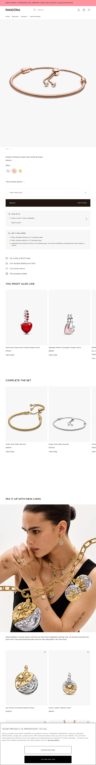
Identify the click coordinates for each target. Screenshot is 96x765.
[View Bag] (83, 9)
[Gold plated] (20, 171)
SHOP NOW (55, 3)
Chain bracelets (35, 16)
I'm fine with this (48, 759)
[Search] (34, 10)
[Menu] (89, 9)
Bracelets (15, 16)
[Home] (13, 10)
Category (24, 16)
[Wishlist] (45, 652)
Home (8, 16)
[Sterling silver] (8, 171)
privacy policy (53, 740)
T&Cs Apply (64, 3)
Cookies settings (48, 750)
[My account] (78, 9)
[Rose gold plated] (14, 171)
